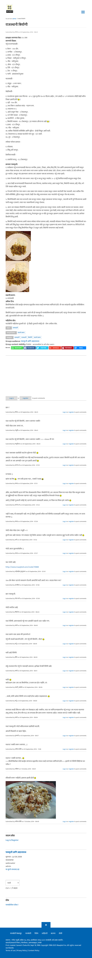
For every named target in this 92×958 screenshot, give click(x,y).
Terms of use (10, 950)
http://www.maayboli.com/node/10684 (22, 567)
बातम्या (53, 933)
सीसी (60, 933)
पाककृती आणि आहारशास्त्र (30, 341)
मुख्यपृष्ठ (14, 19)
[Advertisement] (46, 374)
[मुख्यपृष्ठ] (10, 8)
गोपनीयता (24, 942)
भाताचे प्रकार (21, 332)
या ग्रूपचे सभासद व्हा (12, 869)
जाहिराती (44, 933)
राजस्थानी (23, 337)
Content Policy (33, 950)
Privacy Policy (22, 950)
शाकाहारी (15, 328)
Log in (11, 398)
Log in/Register (12, 840)
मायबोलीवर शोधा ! (12, 905)
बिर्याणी (30, 337)
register (25, 398)
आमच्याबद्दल (33, 942)
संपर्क (40, 942)
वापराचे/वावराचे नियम (13, 942)
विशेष (36, 933)
